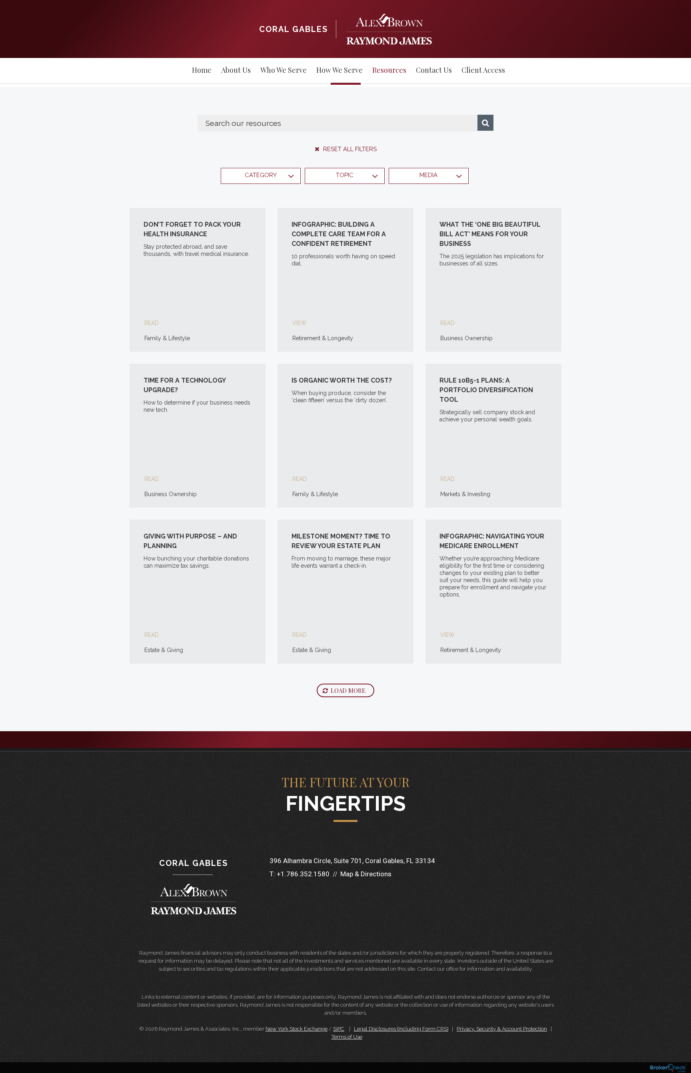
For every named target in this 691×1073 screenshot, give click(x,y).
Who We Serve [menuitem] (283, 70)
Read (151, 323)
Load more (348, 690)
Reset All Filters (349, 149)
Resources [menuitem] (389, 70)
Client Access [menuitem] (483, 70)
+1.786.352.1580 (303, 874)
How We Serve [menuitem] (339, 70)
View (299, 323)
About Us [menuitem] (236, 70)
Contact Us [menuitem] (434, 70)
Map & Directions (365, 874)
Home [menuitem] (202, 70)
